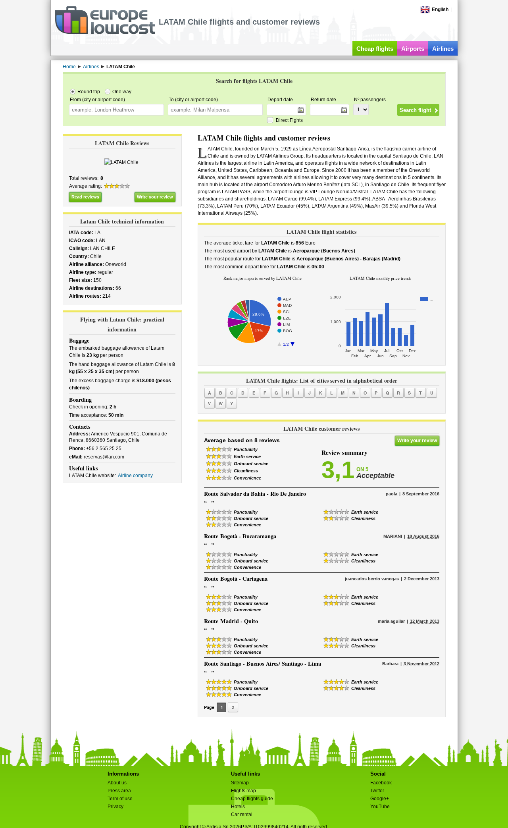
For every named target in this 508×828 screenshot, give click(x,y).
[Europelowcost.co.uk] (105, 32)
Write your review (155, 196)
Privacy (115, 806)
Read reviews (85, 196)
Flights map (243, 790)
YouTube (380, 806)
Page (209, 707)
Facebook (381, 783)
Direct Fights (289, 120)
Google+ (379, 798)
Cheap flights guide (252, 798)
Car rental (241, 814)
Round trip (88, 91)
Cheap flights (374, 48)
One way (121, 91)
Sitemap (240, 783)
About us (117, 783)
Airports (412, 48)
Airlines (443, 48)
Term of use (120, 798)
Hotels (238, 806)
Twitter (377, 790)
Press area (119, 790)
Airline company (135, 475)
